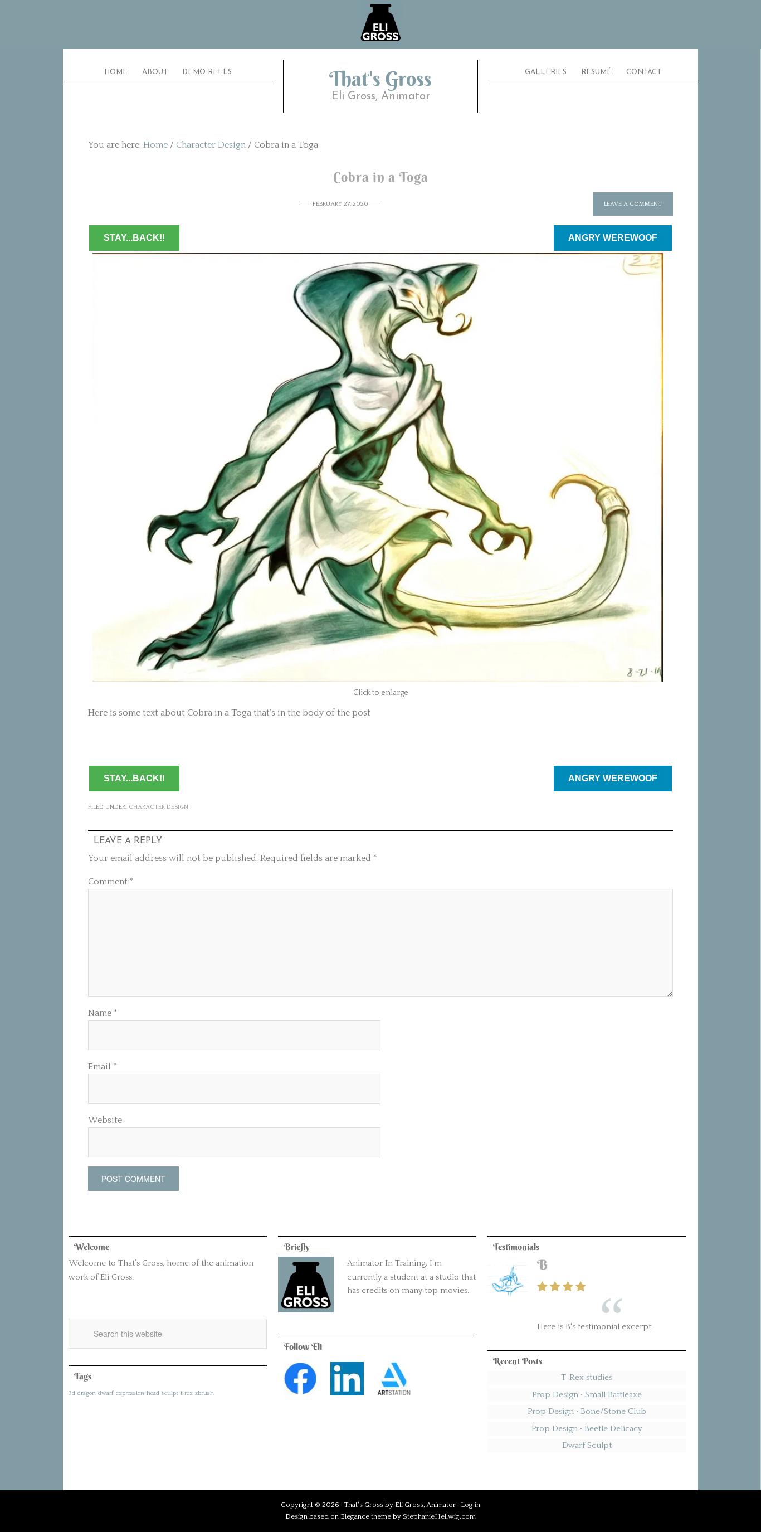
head (153, 1393)
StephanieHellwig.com (439, 1516)
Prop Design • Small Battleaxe (587, 1394)
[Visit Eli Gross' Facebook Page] (300, 1398)
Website (105, 1120)
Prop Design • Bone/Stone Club (587, 1411)
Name (103, 1013)
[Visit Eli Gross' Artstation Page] (394, 1398)
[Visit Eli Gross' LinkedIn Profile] (347, 1398)
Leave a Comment (633, 204)
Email (102, 1067)
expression (130, 1393)
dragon (86, 1393)
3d (72, 1393)
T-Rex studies (586, 1377)
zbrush (204, 1393)
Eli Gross (409, 1505)
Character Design (158, 807)
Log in (470, 1505)
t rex (187, 1393)
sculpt (170, 1393)
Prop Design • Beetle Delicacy (586, 1428)
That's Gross (380, 79)
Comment (111, 882)
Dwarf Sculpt (587, 1445)
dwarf (106, 1393)
